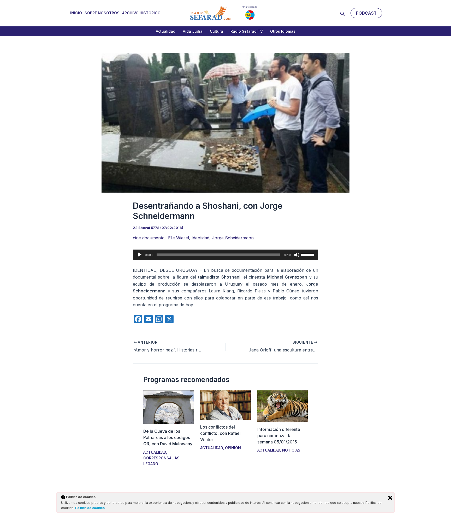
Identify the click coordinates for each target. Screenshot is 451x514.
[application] (225, 255)
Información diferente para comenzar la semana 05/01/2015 (278, 435)
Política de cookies (90, 508)
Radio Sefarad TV (246, 31)
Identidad (200, 237)
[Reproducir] (139, 254)
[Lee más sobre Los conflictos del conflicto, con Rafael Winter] (225, 404)
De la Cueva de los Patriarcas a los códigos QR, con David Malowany (167, 437)
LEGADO (150, 463)
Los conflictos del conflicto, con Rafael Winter (220, 433)
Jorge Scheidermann (233, 237)
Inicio (76, 13)
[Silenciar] (296, 254)
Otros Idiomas (282, 31)
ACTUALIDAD (154, 452)
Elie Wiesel (178, 237)
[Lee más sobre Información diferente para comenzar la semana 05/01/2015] (282, 405)
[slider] (308, 254)
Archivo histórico (141, 13)
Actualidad (165, 31)
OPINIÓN (233, 448)
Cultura (216, 31)
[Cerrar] (390, 498)
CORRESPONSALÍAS (161, 458)
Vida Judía (193, 31)
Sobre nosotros (102, 13)
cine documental (149, 237)
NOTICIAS (291, 450)
